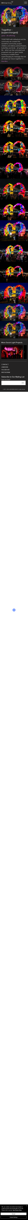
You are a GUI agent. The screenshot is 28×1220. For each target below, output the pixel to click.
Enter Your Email (5, 379)
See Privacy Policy (17, 1210)
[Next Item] (24, 352)
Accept (13, 1214)
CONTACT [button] (5, 364)
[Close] (26, 1207)
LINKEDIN (4, 367)
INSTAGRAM (5, 372)
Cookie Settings (13, 1217)
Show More (4, 61)
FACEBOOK (5, 370)
